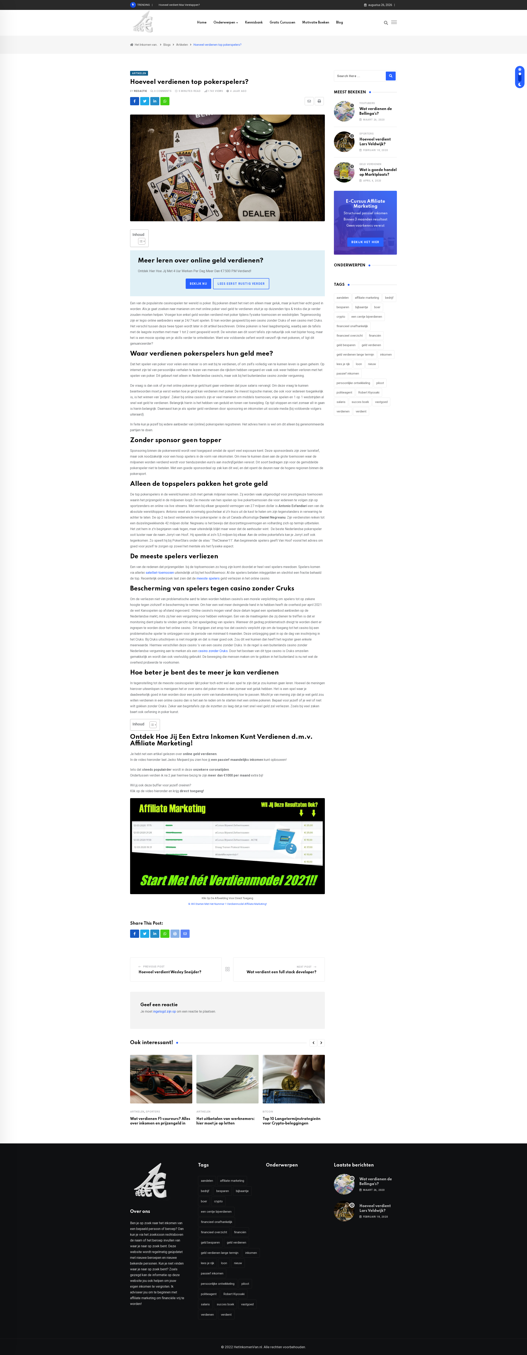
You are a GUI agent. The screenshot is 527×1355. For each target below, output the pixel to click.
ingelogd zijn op (164, 1011)
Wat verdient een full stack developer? (281, 972)
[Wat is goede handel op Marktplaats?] (344, 172)
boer (377, 307)
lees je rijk (343, 364)
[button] (313, 1043)
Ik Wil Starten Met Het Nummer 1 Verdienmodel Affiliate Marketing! (227, 903)
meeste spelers (208, 578)
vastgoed (381, 402)
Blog (339, 22)
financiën (375, 335)
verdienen (343, 411)
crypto (341, 317)
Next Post (304, 966)
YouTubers (367, 103)
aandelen (343, 298)
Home (201, 22)
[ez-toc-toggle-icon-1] (139, 241)
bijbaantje (361, 307)
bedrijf (389, 298)
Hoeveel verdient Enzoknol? (175, 4)
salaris (341, 402)
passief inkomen (348, 373)
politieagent (344, 392)
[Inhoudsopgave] (141, 241)
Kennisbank (254, 22)
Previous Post (154, 966)
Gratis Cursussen (282, 22)
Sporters (153, 1111)
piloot (380, 383)
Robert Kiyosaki (368, 392)
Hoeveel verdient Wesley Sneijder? (170, 972)
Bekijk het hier (365, 242)
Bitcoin (268, 1111)
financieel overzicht (350, 335)
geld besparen (346, 345)
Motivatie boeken (315, 22)
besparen (343, 307)
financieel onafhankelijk (352, 326)
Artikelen (137, 1111)
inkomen (386, 354)
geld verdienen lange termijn (355, 354)
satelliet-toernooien (160, 573)
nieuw (372, 364)
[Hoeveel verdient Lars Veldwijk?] (344, 141)
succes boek (360, 402)
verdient (361, 411)
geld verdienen (371, 345)
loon (359, 364)
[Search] (386, 22)
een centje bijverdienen (366, 317)
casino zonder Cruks (213, 651)
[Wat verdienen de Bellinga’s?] (344, 111)
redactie (140, 91)
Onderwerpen (224, 22)
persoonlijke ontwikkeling (353, 383)
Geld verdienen (370, 164)
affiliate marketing (367, 298)
